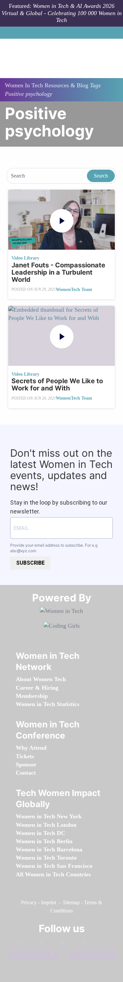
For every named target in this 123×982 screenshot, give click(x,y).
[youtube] (60, 955)
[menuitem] (41, 679)
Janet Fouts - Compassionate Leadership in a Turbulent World (58, 272)
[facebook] (29, 944)
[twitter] (91, 944)
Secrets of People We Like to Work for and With (57, 384)
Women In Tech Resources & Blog (46, 85)
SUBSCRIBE (30, 563)
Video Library (25, 258)
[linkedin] (50, 944)
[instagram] (71, 944)
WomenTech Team (74, 289)
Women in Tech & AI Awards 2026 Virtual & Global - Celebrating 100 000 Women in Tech (62, 13)
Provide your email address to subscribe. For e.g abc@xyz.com (53, 548)
